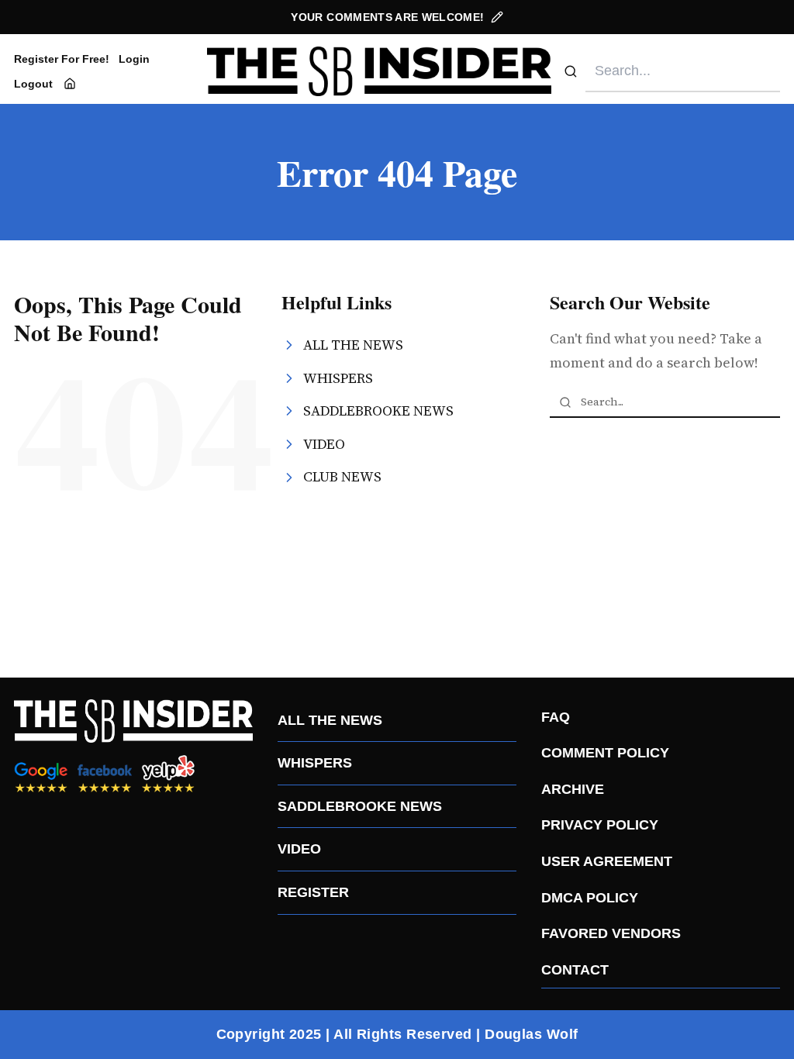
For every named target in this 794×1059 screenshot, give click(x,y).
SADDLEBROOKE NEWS (360, 806)
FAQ (555, 717)
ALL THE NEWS (330, 720)
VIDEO (299, 849)
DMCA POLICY (589, 897)
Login (134, 59)
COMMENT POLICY (605, 753)
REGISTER (313, 892)
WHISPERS (315, 763)
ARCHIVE (572, 789)
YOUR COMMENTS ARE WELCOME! (387, 17)
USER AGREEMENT (606, 861)
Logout (33, 84)
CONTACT (575, 970)
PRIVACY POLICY (599, 825)
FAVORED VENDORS (611, 933)
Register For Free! (61, 59)
